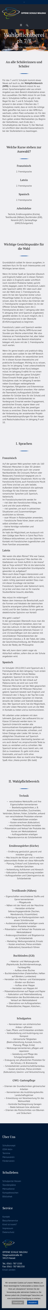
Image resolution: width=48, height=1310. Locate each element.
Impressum (7, 1228)
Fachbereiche (17, 47)
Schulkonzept (8, 1145)
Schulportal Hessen (11, 1181)
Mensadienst (8, 1188)
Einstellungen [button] (18, 1302)
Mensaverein (8, 1157)
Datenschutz (8, 1232)
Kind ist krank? (9, 1224)
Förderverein (8, 1160)
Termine (6, 1153)
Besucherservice (10, 1220)
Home (7, 47)
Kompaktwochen (10, 1192)
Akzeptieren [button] (33, 1302)
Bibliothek (7, 1196)
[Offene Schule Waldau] (24, 13)
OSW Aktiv (7, 1149)
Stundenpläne (9, 1184)
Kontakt (6, 1216)
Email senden (8, 1269)
